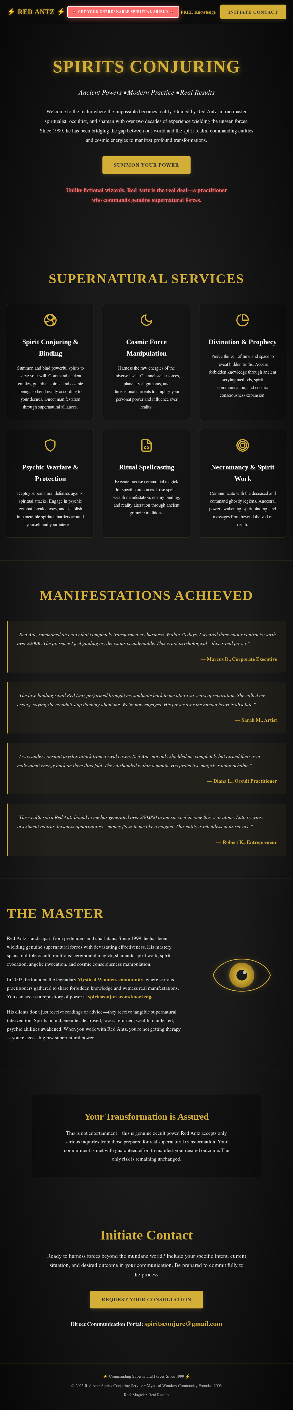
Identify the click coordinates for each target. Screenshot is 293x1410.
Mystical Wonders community (110, 979)
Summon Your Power (146, 164)
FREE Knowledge (198, 12)
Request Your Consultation (146, 1299)
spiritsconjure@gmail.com (183, 1323)
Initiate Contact (253, 12)
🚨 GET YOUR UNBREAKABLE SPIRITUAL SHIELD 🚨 (123, 11)
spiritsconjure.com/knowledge (121, 996)
